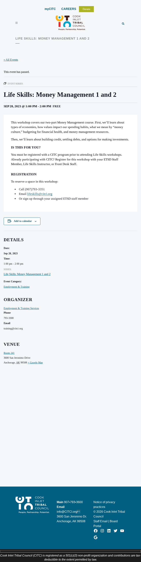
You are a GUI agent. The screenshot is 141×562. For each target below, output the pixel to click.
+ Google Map (35, 362)
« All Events (11, 59)
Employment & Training (17, 286)
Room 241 (9, 353)
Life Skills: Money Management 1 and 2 (27, 274)
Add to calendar (23, 221)
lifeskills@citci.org (39, 194)
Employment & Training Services (21, 308)
